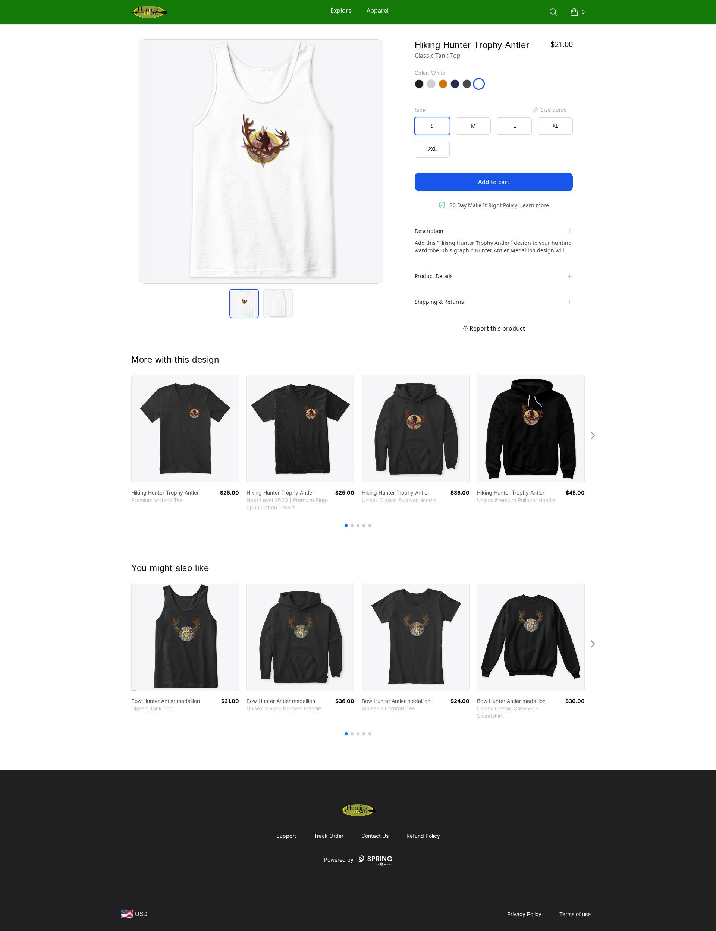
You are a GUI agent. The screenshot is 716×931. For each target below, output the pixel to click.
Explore (341, 10)
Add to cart (493, 182)
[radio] (432, 126)
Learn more (534, 205)
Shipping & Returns (439, 301)
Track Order (328, 836)
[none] (549, 110)
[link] (185, 429)
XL (555, 125)
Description (429, 230)
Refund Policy (423, 836)
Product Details (434, 276)
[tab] (244, 304)
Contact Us (375, 836)
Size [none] (420, 110)
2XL (432, 148)
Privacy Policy (524, 914)
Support (286, 836)
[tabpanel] (261, 161)
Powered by (339, 859)
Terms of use (575, 914)
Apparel (378, 10)
